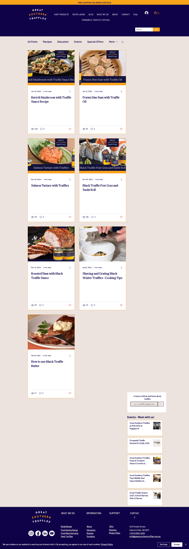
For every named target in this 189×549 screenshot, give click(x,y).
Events (78, 41)
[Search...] (156, 29)
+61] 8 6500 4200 (137, 533)
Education (63, 41)
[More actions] (71, 91)
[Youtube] (52, 533)
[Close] (185, 544)
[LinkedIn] (45, 533)
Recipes (47, 41)
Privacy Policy (107, 544)
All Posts (32, 41)
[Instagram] (31, 533)
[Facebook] (38, 533)
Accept (177, 544)
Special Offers (95, 41)
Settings (163, 544)
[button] (61, 14)
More (112, 41)
